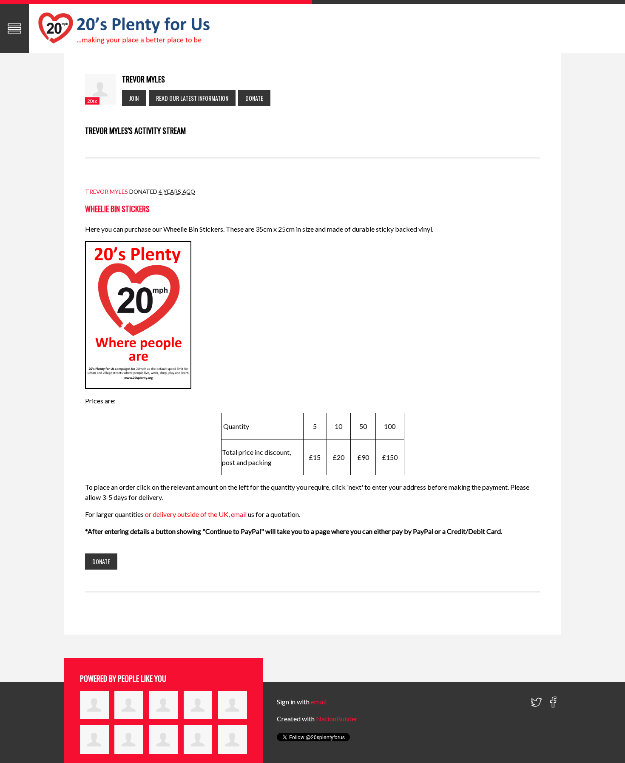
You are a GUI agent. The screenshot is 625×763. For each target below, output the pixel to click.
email (239, 514)
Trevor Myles (106, 191)
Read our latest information (192, 98)
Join (134, 98)
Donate (254, 98)
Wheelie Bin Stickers (117, 208)
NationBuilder (337, 719)
